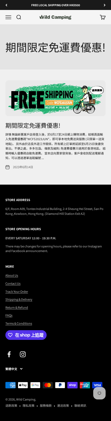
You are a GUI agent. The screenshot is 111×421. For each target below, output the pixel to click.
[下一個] (105, 5)
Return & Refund (16, 307)
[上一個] (6, 5)
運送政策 (63, 405)
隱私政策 (28, 405)
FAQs (8, 315)
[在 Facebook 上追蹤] (9, 354)
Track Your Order (16, 291)
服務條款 (46, 405)
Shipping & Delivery (18, 299)
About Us (11, 275)
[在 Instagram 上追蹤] (22, 354)
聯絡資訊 (80, 405)
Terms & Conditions (18, 323)
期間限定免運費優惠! (32, 125)
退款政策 (11, 405)
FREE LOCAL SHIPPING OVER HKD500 (55, 5)
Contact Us (12, 283)
